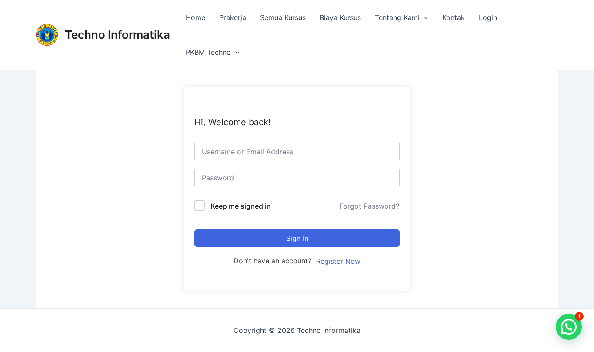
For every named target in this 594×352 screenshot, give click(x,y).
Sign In (297, 238)
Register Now (338, 261)
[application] (424, 17)
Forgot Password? (369, 206)
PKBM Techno (208, 52)
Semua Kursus (283, 17)
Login (488, 17)
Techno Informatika (117, 34)
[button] (569, 327)
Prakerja (232, 17)
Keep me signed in (240, 206)
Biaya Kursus (340, 17)
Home (195, 17)
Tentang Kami (397, 17)
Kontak (453, 17)
